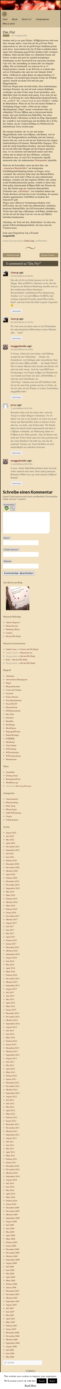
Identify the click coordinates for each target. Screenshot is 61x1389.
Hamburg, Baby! (13, 629)
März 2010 (10, 1197)
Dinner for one (12, 625)
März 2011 (10, 1155)
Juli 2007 (10, 1308)
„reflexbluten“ (23, 191)
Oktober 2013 (12, 1051)
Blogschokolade (13, 686)
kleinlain (10, 717)
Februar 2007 (11, 1325)
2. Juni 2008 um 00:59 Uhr (22, 464)
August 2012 (11, 1096)
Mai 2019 (10, 891)
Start (5, 19)
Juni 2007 (10, 1311)
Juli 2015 (10, 992)
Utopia (9, 816)
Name (7, 538)
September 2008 (13, 1259)
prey (13, 404)
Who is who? (9, 23)
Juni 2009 (10, 1228)
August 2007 (11, 1304)
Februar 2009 (11, 1242)
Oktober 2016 (12, 950)
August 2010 (11, 1179)
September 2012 (13, 1093)
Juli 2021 (10, 853)
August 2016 (11, 957)
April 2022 (10, 843)
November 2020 (13, 867)
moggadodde (30, 3)
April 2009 (10, 1235)
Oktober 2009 (12, 1214)
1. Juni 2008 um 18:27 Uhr (22, 408)
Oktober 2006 (12, 1339)
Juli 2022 (10, 836)
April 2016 (10, 968)
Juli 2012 (10, 1100)
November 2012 (13, 1086)
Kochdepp (10, 724)
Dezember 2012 (12, 1082)
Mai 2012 (10, 1106)
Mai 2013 (10, 1065)
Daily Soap (29, 241)
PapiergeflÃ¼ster (13, 731)
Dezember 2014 (12, 1013)
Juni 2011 (10, 1145)
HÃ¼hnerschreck (13, 710)
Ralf (8, 659)
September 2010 (13, 1176)
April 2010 (10, 1193)
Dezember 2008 (12, 1249)
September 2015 (13, 985)
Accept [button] (42, 1380)
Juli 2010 (10, 1183)
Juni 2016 (10, 961)
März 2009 (10, 1238)
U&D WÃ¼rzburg (13, 812)
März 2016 (10, 971)
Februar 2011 (11, 1159)
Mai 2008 (10, 1273)
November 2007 (13, 1294)
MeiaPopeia (11, 728)
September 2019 (13, 888)
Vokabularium (42, 19)
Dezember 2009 (12, 1207)
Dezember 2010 (12, 1165)
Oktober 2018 (12, 902)
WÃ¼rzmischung (13, 755)
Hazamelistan (11, 707)
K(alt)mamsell (11, 255)
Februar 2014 (11, 1041)
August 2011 (11, 1138)
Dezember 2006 (12, 1332)
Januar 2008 (11, 1287)
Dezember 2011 (12, 1124)
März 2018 (10, 905)
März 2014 (10, 1037)
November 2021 (13, 846)
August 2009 (11, 1221)
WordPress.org (12, 782)
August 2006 (11, 1346)
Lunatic (9, 632)
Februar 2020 (11, 877)
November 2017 (13, 916)
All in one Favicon (23, 786)
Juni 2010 (10, 1186)
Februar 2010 (11, 1200)
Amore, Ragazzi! (13, 622)
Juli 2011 (10, 1141)
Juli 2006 (10, 1349)
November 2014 (13, 1016)
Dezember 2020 (12, 863)
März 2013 (10, 1072)
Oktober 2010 (12, 1172)
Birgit (8, 682)
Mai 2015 (10, 999)
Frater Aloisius (12, 696)
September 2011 (13, 1134)
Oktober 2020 (12, 870)
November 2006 (13, 1336)
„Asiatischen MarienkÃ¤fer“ (15, 168)
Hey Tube (10, 714)
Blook (15, 19)
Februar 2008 (11, 1283)
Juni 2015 (10, 995)
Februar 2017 (11, 940)
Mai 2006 (10, 1356)
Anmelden (10, 772)
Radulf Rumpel (12, 735)
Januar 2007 (11, 1329)
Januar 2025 (11, 832)
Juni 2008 (10, 1270)
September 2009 (13, 1218)
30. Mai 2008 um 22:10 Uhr (22, 349)
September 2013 (13, 1054)
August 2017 (11, 922)
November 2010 (13, 1169)
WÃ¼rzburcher (12, 752)
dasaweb (9, 693)
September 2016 (13, 954)
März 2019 (10, 895)
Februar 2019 (11, 898)
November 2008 (13, 1252)
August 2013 (11, 1058)
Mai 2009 (10, 1231)
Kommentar (10, 504)
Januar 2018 (11, 912)
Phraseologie (11, 809)
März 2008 (10, 1280)
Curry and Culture (13, 689)
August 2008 (11, 1263)
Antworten (16, 311)
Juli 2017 (10, 926)
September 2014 (13, 1023)
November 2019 (13, 884)
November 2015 (13, 978)
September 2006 (13, 1343)
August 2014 (11, 1027)
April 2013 (10, 1068)
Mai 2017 (10, 933)
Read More (30, 1385)
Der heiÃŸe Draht (13, 636)
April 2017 (10, 936)
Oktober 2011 (12, 1131)
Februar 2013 (11, 1075)
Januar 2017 (11, 943)
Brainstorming (12, 802)
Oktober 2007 (12, 1297)
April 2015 (10, 1002)
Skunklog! (10, 741)
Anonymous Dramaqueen (16, 679)
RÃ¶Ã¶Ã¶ (10, 738)
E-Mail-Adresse (11, 549)
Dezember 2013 (12, 1047)
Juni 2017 (10, 929)
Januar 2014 (11, 1044)
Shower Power (49, 255)
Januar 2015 (11, 1009)
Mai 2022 (10, 839)
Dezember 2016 (12, 947)
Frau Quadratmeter (14, 700)
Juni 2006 (10, 1353)
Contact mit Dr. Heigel (29, 649)
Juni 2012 (10, 1103)
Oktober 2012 (12, 1089)
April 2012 (10, 1110)
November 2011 (13, 1127)
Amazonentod (12, 798)
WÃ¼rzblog (11, 748)
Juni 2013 (10, 1061)
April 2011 (10, 1152)
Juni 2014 (10, 1034)
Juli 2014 (10, 1030)
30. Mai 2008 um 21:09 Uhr (22, 276)
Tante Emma (11, 745)
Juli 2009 (10, 1224)
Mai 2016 (10, 964)
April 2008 (10, 1277)
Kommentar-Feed (13, 779)
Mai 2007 (10, 1315)
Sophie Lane (11, 649)
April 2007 (10, 1318)
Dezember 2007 (12, 1290)
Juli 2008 (10, 1266)
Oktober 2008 (12, 1256)
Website (7, 561)
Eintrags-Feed (12, 775)
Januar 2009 (11, 1245)
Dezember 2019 (12, 881)
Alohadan (10, 676)
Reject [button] (52, 1380)
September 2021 (13, 850)
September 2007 (13, 1301)
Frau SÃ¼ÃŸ (11, 703)
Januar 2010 (11, 1204)
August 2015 (11, 988)
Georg (14, 272)
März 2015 (10, 1006)
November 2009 (13, 1211)
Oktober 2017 (12, 919)
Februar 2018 (11, 909)
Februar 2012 (11, 1117)
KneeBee (10, 721)
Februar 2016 (11, 975)
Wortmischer (11, 759)
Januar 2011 (11, 1162)
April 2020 (10, 874)
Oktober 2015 (12, 981)
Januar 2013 (11, 1079)
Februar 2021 (11, 860)
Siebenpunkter (41, 160)
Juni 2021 (10, 857)
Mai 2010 (10, 1190)
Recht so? (27, 19)
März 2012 (10, 1113)
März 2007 (10, 1322)
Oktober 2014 (12, 1020)
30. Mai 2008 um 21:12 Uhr (22, 322)
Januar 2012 (11, 1120)
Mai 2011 (10, 1148)
